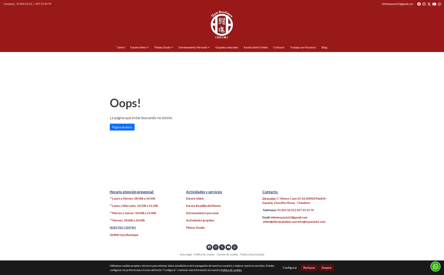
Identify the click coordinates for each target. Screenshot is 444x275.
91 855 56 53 (24, 3)
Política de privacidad (252, 254)
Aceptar (327, 267)
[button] (140, 47)
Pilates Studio (195, 227)
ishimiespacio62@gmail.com (397, 3)
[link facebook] (419, 4)
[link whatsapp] (439, 4)
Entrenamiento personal (202, 213)
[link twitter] (429, 4)
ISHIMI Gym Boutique (124, 235)
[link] (222, 25)
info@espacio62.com (311, 222)
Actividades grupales (200, 220)
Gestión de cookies (227, 254)
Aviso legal (186, 254)
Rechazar (309, 267)
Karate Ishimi (195, 198)
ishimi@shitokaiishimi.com (280, 222)
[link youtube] (434, 4)
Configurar (290, 267)
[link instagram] (424, 4)
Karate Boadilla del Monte (203, 206)
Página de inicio (122, 127)
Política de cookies (204, 254)
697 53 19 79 (43, 3)
